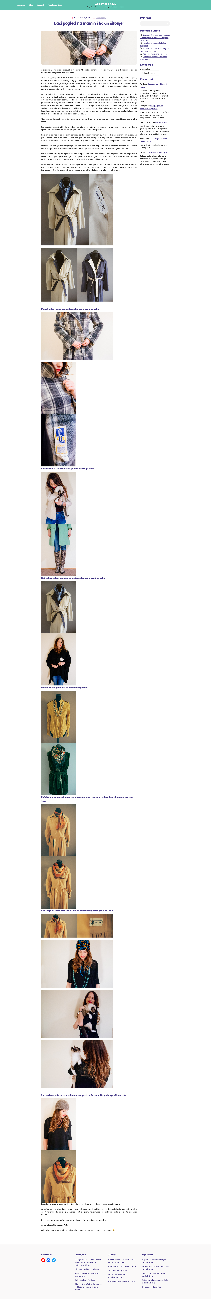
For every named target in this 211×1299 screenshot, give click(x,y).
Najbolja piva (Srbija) (157, 152)
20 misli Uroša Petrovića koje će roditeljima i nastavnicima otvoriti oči (88, 1287)
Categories (145, 69)
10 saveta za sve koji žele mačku (122, 1266)
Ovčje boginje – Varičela (85, 1280)
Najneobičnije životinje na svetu (121, 1281)
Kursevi (40, 5)
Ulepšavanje (101, 18)
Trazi (167, 23)
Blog (31, 5)
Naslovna (21, 5)
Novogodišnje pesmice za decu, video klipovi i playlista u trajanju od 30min (155, 38)
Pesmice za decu (55, 5)
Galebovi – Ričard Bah (151, 1287)
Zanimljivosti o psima (117, 1270)
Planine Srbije (160, 122)
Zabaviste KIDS (105, 4)
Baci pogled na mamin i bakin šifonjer (89, 23)
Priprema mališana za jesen (155, 54)
